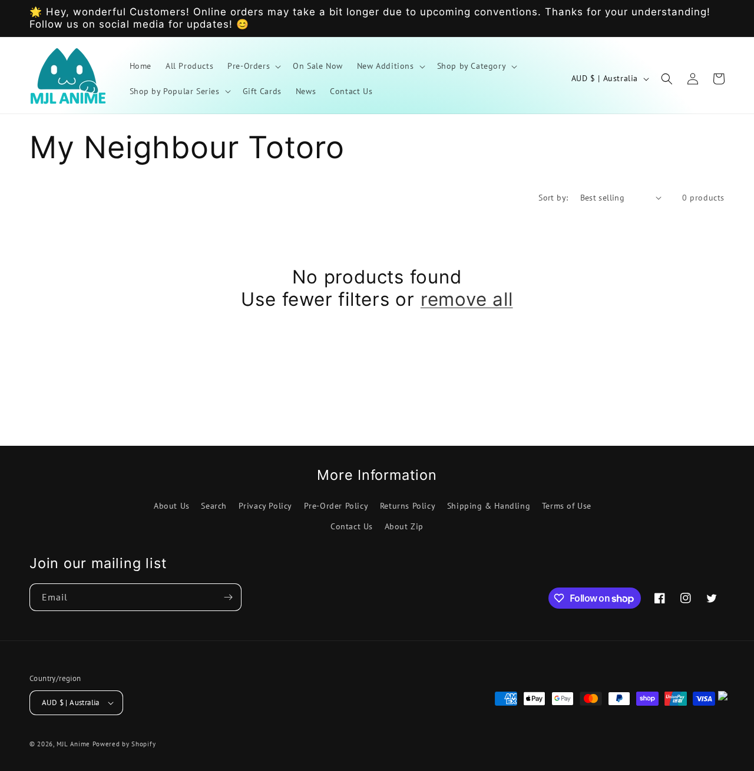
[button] (253, 66)
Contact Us (351, 526)
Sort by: (553, 197)
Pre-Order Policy (336, 505)
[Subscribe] (228, 597)
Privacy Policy (265, 505)
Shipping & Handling (488, 505)
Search (214, 505)
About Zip (404, 526)
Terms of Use (566, 505)
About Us (172, 505)
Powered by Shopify (124, 744)
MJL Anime (73, 744)
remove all (467, 299)
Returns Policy (407, 505)
